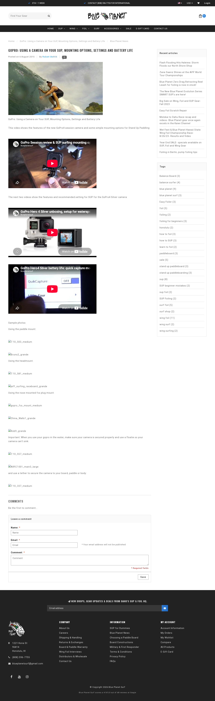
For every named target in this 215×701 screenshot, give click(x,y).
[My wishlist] (199, 3)
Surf (97, 28)
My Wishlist (167, 637)
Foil (84, 28)
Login (207, 3)
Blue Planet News (120, 633)
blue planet (168, 189)
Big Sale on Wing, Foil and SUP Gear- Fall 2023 (180, 102)
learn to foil (168, 247)
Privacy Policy (118, 656)
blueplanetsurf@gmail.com (27, 663)
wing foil (167, 318)
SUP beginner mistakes (175, 285)
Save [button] (143, 577)
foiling (165, 214)
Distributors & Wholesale (73, 656)
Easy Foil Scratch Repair (173, 110)
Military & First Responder (124, 647)
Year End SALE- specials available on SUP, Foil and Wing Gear (181, 144)
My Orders (166, 633)
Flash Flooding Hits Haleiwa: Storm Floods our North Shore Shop (179, 64)
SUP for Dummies (120, 628)
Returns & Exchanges (71, 642)
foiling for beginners (173, 221)
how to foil (168, 234)
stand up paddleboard (174, 266)
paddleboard (169, 253)
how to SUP (168, 240)
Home (51, 28)
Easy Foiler (168, 202)
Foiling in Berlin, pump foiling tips (178, 152)
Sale (128, 28)
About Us (64, 628)
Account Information (172, 628)
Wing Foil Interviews (70, 652)
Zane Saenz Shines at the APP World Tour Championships (181, 74)
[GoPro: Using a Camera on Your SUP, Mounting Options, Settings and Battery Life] (55, 89)
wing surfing (169, 331)
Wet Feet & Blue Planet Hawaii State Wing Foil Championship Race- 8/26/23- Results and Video (180, 133)
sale (164, 260)
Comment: (18, 552)
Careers (63, 633)
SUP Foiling (168, 298)
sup (164, 279)
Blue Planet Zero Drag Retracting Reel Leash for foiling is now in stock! (181, 83)
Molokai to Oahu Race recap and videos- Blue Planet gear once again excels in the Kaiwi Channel (180, 120)
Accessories (111, 28)
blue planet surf (171, 195)
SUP (60, 28)
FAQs (113, 661)
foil (163, 208)
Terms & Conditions (121, 652)
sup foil (166, 292)
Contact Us (160, 28)
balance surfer (170, 182)
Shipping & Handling (70, 637)
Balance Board (170, 176)
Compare (166, 642)
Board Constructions (121, 642)
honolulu (166, 227)
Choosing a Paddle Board (124, 637)
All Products (168, 647)
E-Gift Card (142, 28)
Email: (15, 540)
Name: (15, 527)
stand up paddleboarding (176, 273)
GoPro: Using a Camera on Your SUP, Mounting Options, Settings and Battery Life (70, 50)
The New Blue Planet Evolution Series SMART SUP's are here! (181, 93)
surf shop (167, 311)
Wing (72, 28)
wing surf (167, 324)
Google (133, 692)
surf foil (166, 305)
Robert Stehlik (49, 57)
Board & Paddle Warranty (73, 647)
